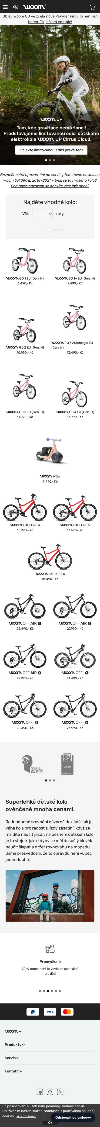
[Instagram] (50, 1091)
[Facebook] (39, 1091)
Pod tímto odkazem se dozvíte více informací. (50, 186)
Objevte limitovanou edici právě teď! (51, 150)
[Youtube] (60, 1091)
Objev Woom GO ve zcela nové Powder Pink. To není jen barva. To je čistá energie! (50, 19)
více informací (26, 1116)
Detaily (25, 272)
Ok (50, 1122)
